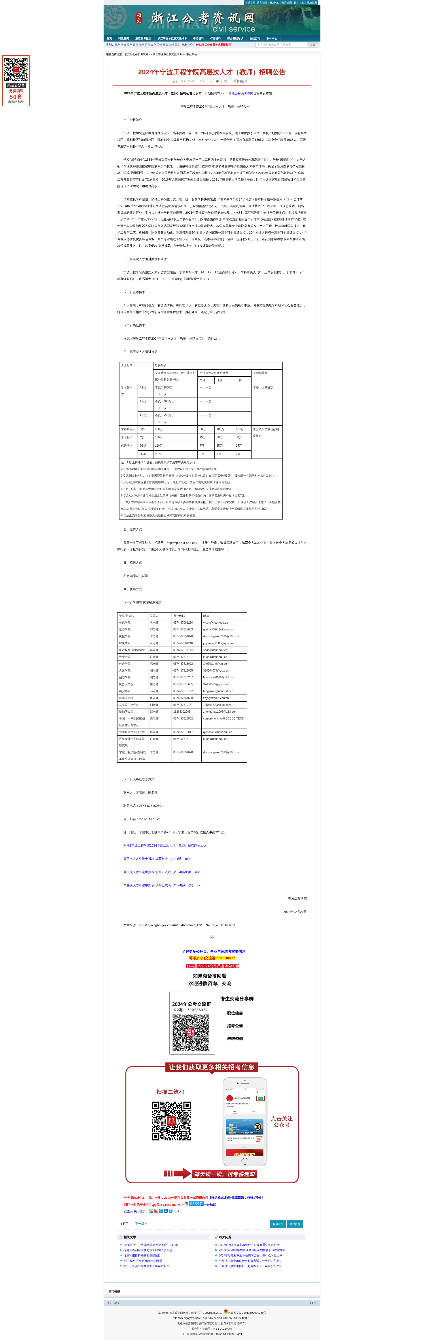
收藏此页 (278, 1224)
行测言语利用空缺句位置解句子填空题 (147, 1250)
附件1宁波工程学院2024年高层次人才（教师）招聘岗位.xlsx (164, 845)
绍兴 (147, 44)
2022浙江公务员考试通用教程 (213, 44)
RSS (109, 1303)
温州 (129, 44)
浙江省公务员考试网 (136, 54)
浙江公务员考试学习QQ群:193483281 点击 (154, 1205)
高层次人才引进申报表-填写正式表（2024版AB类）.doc (161, 872)
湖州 (141, 44)
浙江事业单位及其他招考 (172, 38)
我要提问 (242, 81)
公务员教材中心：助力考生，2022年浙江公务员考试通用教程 (194, 1197)
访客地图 (262, 2)
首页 (109, 38)
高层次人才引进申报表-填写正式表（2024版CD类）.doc (162, 885)
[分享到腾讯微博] (160, 1211)
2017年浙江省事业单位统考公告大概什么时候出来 (250, 1255)
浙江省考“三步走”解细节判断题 (143, 1260)
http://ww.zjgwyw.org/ (185, 1318)
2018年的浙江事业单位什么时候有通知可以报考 (249, 1245)
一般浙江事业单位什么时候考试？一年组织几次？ (250, 1260)
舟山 (165, 44)
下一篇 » (141, 1223)
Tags (116, 1303)
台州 (171, 44)
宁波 (123, 44)
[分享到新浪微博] (155, 1211)
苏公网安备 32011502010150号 (247, 1312)
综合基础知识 (235, 38)
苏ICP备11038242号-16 (237, 1318)
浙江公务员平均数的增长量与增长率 (146, 1266)
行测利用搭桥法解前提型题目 (142, 1255)
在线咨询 (255, 38)
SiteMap (274, 2)
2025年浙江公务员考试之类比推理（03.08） (151, 1245)
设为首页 (299, 2)
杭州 (117, 44)
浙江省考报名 (143, 38)
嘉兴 (135, 44)
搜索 (313, 45)
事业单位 (191, 54)
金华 (153, 44)
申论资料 (198, 38)
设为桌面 (286, 2)
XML (240, 1334)
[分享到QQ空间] (151, 1211)
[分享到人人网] (165, 1211)
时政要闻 (123, 38)
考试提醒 (250, 2)
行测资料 (215, 38)
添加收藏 (312, 2)
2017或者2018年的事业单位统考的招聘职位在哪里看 (252, 1250)
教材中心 (272, 38)
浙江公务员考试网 (241, 93)
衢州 (159, 44)
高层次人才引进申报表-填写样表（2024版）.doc (156, 858)
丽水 (177, 44)
